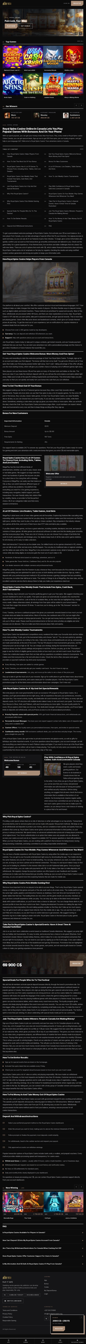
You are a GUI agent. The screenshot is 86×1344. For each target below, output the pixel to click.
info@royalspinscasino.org (53, 1314)
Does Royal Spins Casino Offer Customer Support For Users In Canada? (31, 1256)
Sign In (67, 3)
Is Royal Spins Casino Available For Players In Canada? (24, 1232)
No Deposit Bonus (50, 1290)
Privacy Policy (7, 1314)
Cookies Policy (8, 1317)
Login (46, 1294)
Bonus (46, 1284)
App (45, 1280)
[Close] (81, 1317)
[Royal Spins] (7, 3)
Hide (81, 149)
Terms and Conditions (10, 1310)
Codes (46, 1287)
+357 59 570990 (50, 1310)
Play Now (11, 26)
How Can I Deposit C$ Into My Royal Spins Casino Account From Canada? (31, 1240)
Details (64, 483)
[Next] (80, 33)
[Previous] (76, 33)
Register (77, 3)
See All (80, 41)
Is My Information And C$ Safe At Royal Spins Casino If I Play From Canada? (32, 1264)
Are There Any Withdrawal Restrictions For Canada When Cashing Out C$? (32, 1248)
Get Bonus (25, 26)
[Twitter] (46, 1318)
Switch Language (14, 1301)
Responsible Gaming (9, 1320)
